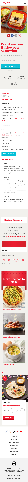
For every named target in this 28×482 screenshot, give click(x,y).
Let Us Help (14, 439)
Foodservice (14, 451)
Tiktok (14, 431)
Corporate (14, 448)
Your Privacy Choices (14, 475)
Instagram (10, 431)
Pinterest (8, 35)
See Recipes (8, 417)
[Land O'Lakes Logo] (5, 3)
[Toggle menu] (25, 3)
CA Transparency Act (14, 478)
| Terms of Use (19, 471)
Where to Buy (14, 436)
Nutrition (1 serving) (13, 220)
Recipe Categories (14, 442)
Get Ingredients (11, 66)
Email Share (15, 35)
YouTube (21, 431)
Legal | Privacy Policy (10, 471)
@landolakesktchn (15, 237)
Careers (14, 454)
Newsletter (14, 445)
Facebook (12, 35)
